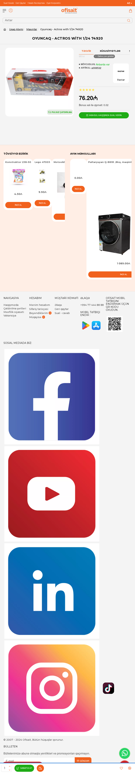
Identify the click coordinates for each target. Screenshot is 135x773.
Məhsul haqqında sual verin (105, 115)
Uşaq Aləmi (16, 29)
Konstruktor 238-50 (18, 162)
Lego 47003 (42, 162)
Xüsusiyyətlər (110, 50)
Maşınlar (31, 29)
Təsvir (86, 50)
